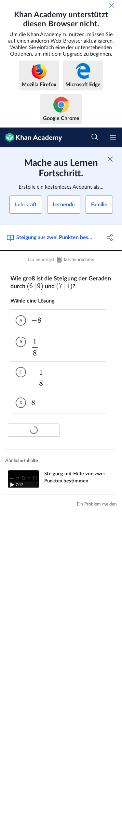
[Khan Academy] (31, 137)
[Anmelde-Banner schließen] (110, 159)
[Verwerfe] (111, 5)
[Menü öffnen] (113, 137)
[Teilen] (109, 237)
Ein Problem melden (97, 504)
